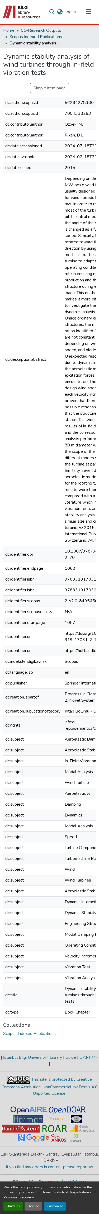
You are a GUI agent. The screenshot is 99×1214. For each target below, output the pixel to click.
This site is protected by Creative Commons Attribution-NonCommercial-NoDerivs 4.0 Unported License (50, 1086)
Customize (55, 1206)
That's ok (13, 1206)
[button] (22, 12)
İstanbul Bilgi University (24, 1057)
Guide (70, 1057)
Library (56, 1057)
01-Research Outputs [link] (41, 30)
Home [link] (9, 30)
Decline (33, 1206)
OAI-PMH (88, 1057)
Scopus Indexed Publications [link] (36, 37)
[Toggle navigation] (88, 12)
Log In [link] (70, 12)
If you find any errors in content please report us (49, 1167)
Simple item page (50, 88)
